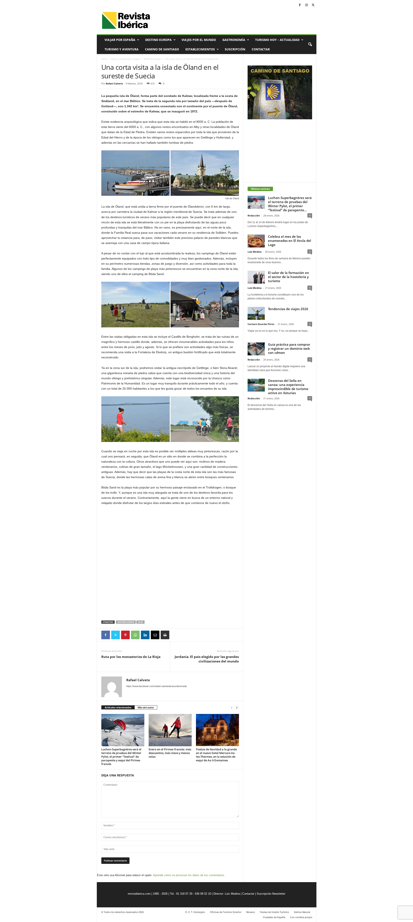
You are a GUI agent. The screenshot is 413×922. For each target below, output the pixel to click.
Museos (250, 912)
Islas (140, 622)
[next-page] (237, 707)
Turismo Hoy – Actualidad (277, 40)
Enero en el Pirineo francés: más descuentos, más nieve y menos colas (170, 753)
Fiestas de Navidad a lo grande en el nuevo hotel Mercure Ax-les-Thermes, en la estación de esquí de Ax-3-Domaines (216, 754)
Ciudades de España (274, 917)
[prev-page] (232, 707)
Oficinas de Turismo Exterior (225, 912)
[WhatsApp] (135, 635)
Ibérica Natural (302, 912)
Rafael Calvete (114, 83)
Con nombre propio (301, 917)
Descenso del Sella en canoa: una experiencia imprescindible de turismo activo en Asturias (288, 386)
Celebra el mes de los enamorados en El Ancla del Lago (289, 240)
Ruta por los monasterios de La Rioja (130, 657)
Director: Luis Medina (226, 893)
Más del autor (146, 707)
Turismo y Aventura (122, 49)
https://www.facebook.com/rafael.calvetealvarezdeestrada (156, 686)
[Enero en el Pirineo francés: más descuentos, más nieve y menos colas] (170, 730)
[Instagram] (306, 5)
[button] (310, 44)
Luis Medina (255, 251)
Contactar (261, 49)
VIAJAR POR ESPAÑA (120, 40)
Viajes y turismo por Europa (125, 58)
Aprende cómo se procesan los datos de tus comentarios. (189, 875)
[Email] (155, 635)
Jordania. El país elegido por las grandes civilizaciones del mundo (207, 659)
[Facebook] (299, 5)
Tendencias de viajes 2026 (288, 309)
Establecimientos (200, 49)
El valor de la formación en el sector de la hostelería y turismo (288, 277)
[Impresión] (165, 635)
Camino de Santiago (162, 49)
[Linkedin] (145, 635)
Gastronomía (233, 40)
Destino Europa (158, 40)
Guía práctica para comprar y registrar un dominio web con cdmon (289, 348)
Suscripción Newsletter (271, 893)
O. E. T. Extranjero (195, 912)
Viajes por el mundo (199, 40)
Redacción (254, 215)
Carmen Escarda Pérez (261, 324)
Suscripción (235, 49)
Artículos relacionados (118, 707)
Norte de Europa (152, 58)
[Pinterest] (125, 635)
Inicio (104, 58)
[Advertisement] (170, 609)
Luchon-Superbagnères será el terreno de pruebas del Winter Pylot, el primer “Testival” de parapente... (290, 204)
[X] (313, 5)
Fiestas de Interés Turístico (274, 912)
